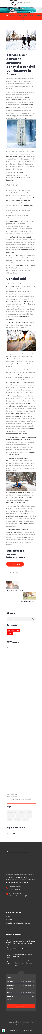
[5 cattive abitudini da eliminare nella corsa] (9, 955)
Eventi (10, 634)
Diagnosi (9, 920)
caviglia (22, 812)
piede (10, 820)
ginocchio (11, 816)
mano (29, 816)
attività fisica (12, 812)
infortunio (21, 816)
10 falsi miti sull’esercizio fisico (22, 949)
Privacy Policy (28, 1030)
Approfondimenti (13, 630)
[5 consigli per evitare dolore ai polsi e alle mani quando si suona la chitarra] (9, 963)
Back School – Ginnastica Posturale (18, 923)
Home (6, 15)
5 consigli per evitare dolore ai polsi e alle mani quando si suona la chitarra (24, 963)
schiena (17, 820)
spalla (25, 820)
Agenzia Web (14, 1030)
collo (29, 812)
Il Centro (9, 916)
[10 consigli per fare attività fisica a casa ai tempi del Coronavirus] (9, 942)
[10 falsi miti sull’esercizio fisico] (9, 948)
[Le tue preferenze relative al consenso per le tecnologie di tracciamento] (3, 1030)
